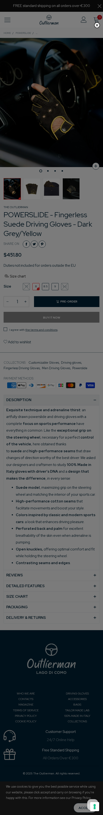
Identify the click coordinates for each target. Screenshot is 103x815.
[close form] (97, 25)
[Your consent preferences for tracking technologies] (94, 806)
